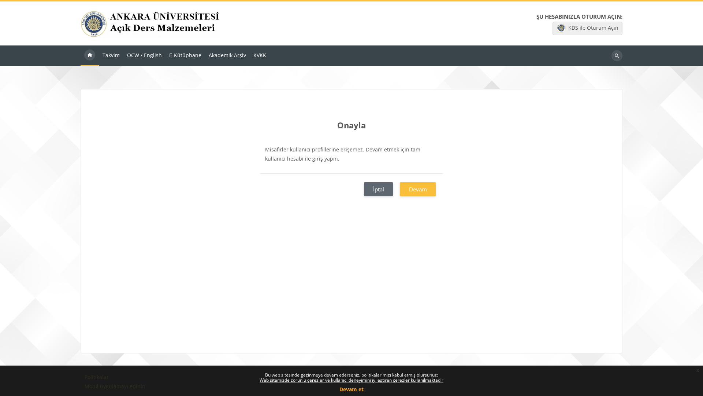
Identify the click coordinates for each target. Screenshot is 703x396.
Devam (418, 189)
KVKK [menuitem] (259, 55)
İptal (378, 189)
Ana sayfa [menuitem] (90, 55)
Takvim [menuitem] (111, 55)
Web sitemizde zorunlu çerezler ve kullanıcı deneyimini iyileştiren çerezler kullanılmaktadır (351, 380)
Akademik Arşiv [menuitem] (227, 55)
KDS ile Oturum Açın (593, 27)
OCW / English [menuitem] (144, 55)
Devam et (351, 389)
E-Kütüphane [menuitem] (185, 55)
